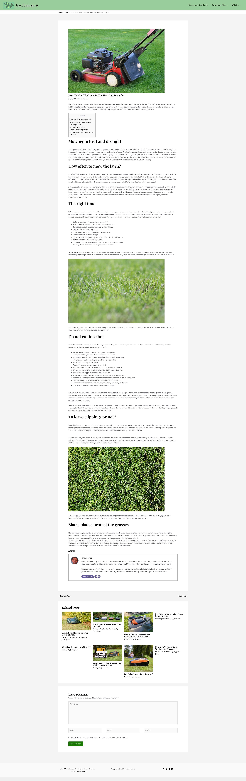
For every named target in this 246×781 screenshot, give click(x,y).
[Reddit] (172, 769)
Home (60, 12)
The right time (75, 124)
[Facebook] (163, 769)
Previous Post (64, 596)
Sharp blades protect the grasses (81, 132)
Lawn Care (67, 12)
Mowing (74, 637)
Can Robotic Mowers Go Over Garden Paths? (75, 633)
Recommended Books (198, 5)
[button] (227, 5)
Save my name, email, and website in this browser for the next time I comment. (99, 737)
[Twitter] (166, 769)
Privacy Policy (83, 769)
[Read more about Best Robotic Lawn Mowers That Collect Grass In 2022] (107, 652)
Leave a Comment (161, 652)
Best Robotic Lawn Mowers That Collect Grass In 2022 (107, 664)
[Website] (95, 576)
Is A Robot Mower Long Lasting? (138, 674)
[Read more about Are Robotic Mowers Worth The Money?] (107, 617)
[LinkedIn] (169, 769)
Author (72, 135)
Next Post (183, 596)
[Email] (99, 576)
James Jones (86, 558)
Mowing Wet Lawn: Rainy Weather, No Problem (166, 648)
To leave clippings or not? (79, 130)
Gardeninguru (27, 5)
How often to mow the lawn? (80, 122)
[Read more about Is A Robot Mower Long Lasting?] (138, 658)
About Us (63, 769)
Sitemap (92, 769)
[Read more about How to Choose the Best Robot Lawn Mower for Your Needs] (138, 622)
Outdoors (81, 637)
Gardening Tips (219, 5)
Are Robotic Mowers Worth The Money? (107, 625)
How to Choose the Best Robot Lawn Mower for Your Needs (137, 635)
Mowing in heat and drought (80, 119)
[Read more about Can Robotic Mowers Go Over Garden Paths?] (76, 621)
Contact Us (73, 769)
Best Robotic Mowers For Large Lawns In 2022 (169, 615)
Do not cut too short (77, 127)
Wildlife (235, 5)
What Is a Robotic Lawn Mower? (76, 647)
